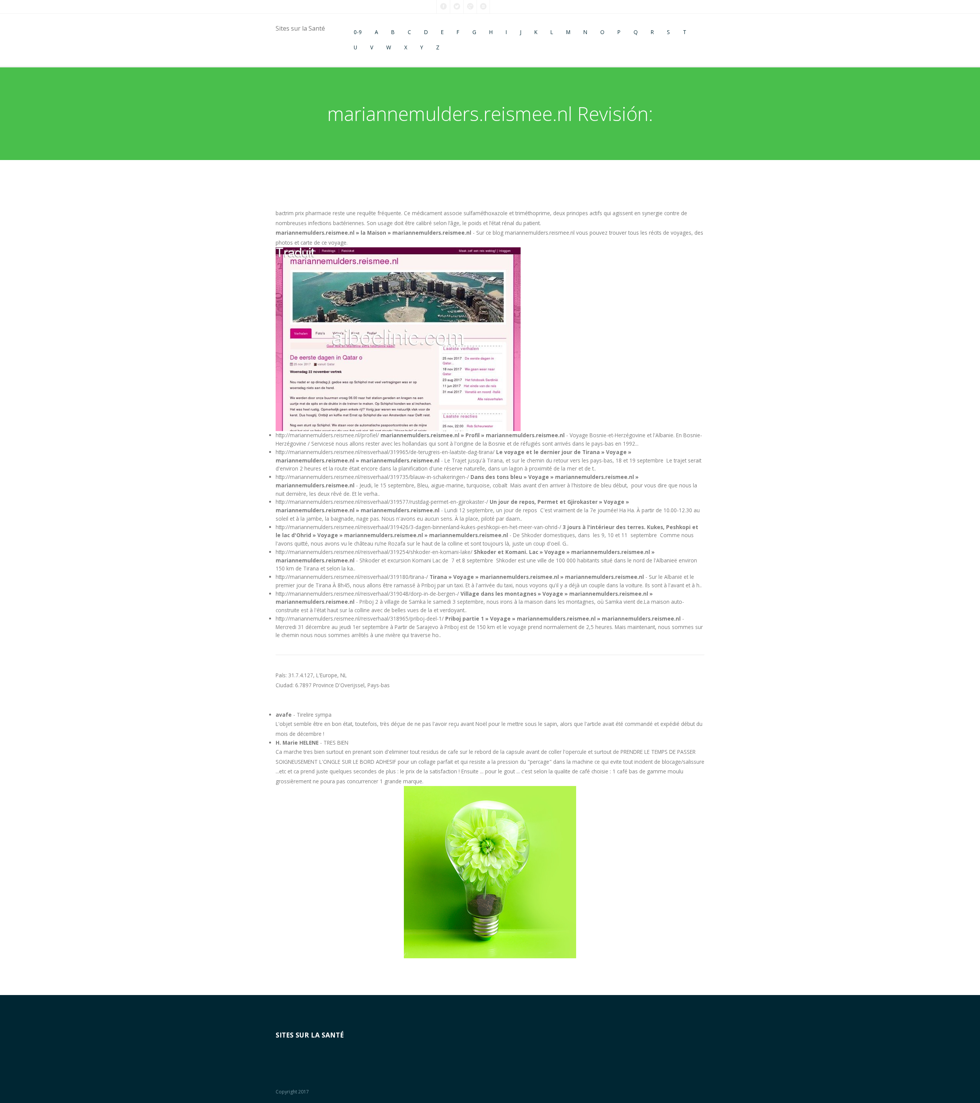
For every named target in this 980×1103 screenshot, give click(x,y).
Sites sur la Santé (300, 28)
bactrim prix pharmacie (303, 213)
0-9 (358, 32)
